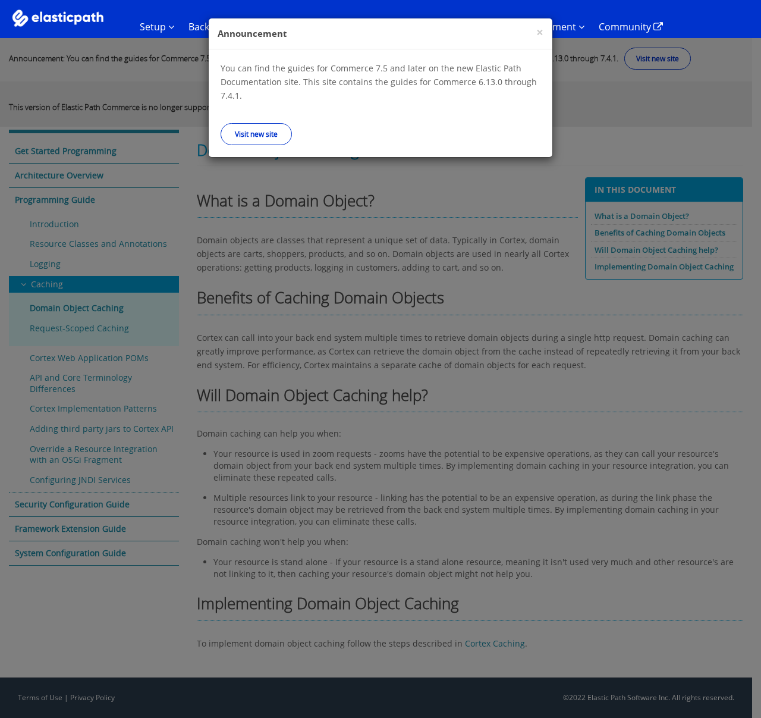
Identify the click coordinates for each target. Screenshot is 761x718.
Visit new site (256, 134)
